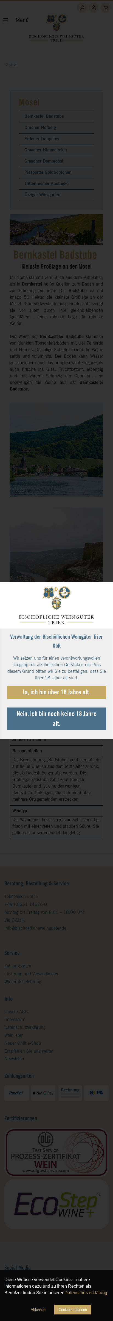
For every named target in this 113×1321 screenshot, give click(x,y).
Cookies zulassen (73, 1310)
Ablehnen (38, 1310)
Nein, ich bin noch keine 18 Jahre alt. (57, 719)
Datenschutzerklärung (85, 1292)
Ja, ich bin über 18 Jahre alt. (56, 693)
